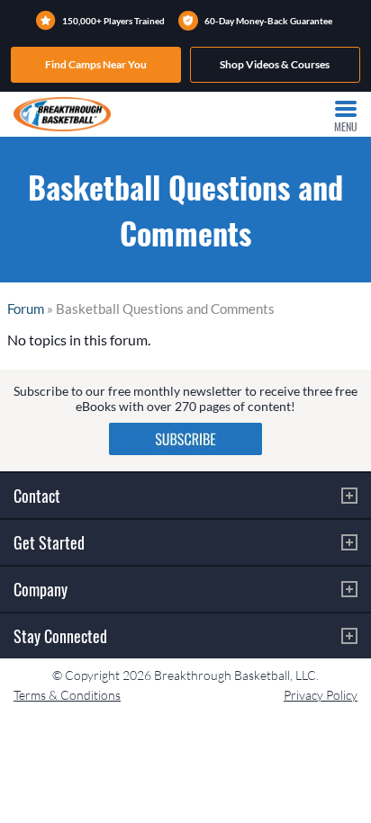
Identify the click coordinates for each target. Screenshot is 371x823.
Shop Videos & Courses (275, 64)
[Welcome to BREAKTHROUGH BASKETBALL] (62, 114)
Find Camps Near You (96, 64)
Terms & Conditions (67, 694)
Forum (25, 308)
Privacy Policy (320, 694)
